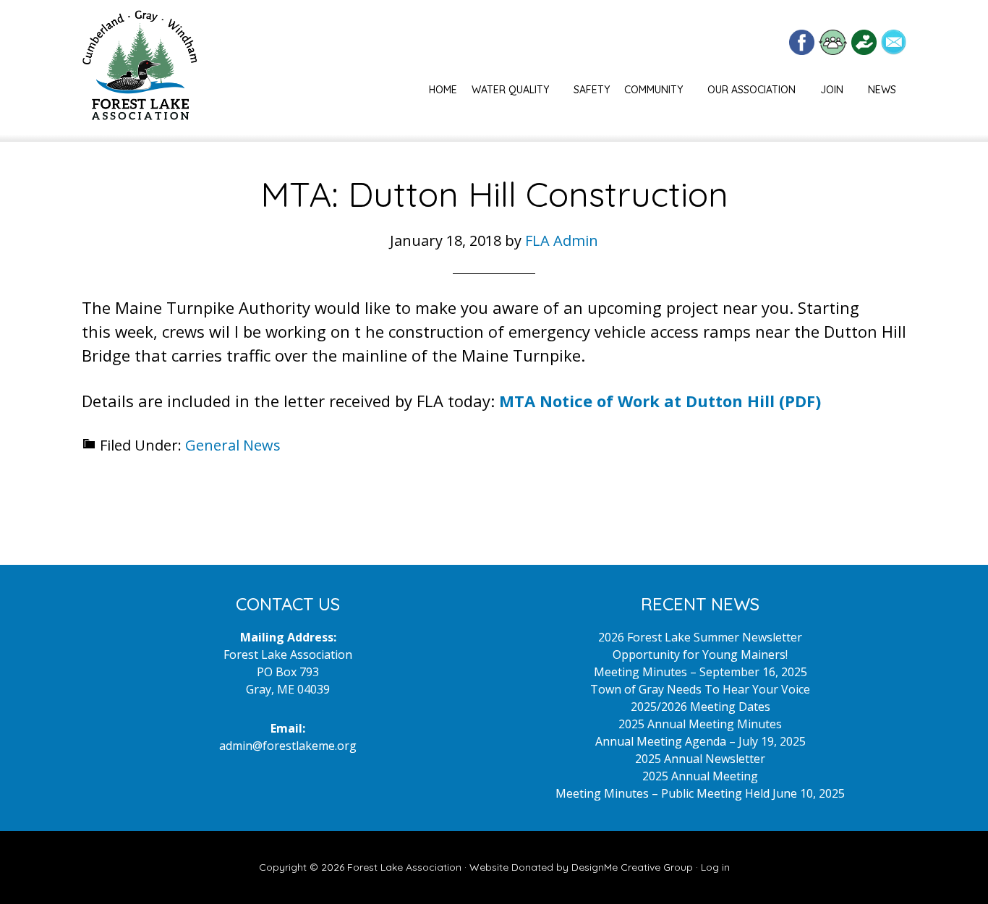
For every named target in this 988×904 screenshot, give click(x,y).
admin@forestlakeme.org (288, 746)
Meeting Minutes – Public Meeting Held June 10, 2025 (700, 793)
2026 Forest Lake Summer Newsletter (700, 637)
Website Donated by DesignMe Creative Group (581, 867)
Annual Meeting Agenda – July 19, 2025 (700, 741)
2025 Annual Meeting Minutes (700, 724)
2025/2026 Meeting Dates (700, 707)
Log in (715, 867)
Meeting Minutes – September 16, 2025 (700, 672)
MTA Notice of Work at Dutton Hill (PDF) (660, 401)
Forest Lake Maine (139, 71)
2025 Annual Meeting (700, 776)
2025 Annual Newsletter (700, 759)
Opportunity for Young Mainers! (700, 654)
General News (233, 445)
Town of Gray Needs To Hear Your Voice (700, 689)
